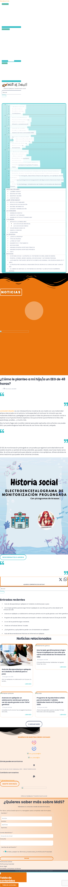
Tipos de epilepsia (15, 239)
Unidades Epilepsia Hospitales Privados (25, 165)
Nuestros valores (15, 196)
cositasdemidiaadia (7, 411)
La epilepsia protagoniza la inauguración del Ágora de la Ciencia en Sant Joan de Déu (37, 181)
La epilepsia (10, 234)
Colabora (10, 219)
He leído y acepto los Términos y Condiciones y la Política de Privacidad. (29, 852)
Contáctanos (16, 113)
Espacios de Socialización (18, 204)
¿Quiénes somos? (15, 191)
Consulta (3, 839)
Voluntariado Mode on (17, 228)
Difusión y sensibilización (20, 124)
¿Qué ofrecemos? (13, 200)
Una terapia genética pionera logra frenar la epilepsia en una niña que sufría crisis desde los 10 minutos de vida (51, 653)
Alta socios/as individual (22, 224)
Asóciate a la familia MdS (18, 221)
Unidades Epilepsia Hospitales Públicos (22, 247)
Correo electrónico (6, 832)
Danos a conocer (16, 230)
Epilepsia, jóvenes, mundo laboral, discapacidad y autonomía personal (33, 258)
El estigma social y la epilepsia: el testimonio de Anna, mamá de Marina (32, 256)
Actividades (11, 211)
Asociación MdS (12, 189)
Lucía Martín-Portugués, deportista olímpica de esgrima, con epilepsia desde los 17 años (36, 177)
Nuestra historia (15, 193)
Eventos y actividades (17, 215)
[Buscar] (4, 96)
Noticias (9, 254)
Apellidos (4, 827)
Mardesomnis (4, 1)
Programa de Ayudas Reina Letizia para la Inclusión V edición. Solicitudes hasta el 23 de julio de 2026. (51, 701)
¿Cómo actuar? (15, 241)
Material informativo (17, 206)
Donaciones (16, 148)
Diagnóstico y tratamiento (19, 243)
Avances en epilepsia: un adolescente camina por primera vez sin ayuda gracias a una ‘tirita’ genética (16, 701)
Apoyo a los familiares (17, 202)
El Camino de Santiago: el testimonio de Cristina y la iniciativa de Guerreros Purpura (35, 185)
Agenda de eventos (16, 213)
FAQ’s (14, 167)
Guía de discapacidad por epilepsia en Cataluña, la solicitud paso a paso (16, 671)
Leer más (28, 684)
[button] (10, 868)
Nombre (3, 821)
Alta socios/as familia (21, 226)
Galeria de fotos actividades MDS (23, 133)
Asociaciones (14, 245)
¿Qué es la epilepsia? (16, 236)
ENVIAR (26, 858)
